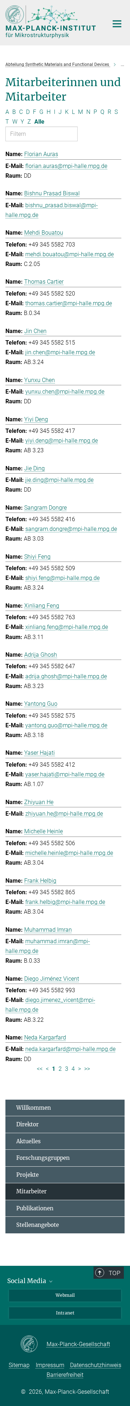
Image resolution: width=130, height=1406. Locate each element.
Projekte (27, 1174)
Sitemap (19, 1365)
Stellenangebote (37, 1224)
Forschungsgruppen (43, 1157)
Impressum (50, 1365)
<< (40, 1068)
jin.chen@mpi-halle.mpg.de (60, 352)
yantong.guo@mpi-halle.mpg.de (66, 725)
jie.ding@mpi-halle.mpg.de (59, 479)
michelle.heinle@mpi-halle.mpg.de (69, 853)
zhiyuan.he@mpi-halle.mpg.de (64, 813)
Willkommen (33, 1107)
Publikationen (34, 1208)
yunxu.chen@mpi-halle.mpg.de (64, 391)
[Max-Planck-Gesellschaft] (33, 1344)
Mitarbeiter (31, 1191)
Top (114, 1273)
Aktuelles (28, 1141)
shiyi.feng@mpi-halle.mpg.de (62, 578)
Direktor (27, 1124)
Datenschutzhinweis (95, 1365)
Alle (39, 121)
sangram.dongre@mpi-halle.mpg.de (71, 528)
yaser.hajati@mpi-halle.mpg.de (64, 774)
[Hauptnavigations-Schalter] (117, 24)
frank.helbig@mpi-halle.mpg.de (65, 902)
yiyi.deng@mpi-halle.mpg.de (61, 440)
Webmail (65, 1295)
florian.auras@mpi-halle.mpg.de (66, 166)
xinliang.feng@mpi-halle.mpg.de (66, 627)
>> (87, 1068)
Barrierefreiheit (65, 1374)
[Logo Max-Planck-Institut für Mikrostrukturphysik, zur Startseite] (51, 21)
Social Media (27, 1281)
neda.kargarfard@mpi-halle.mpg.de (70, 1049)
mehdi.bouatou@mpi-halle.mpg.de (69, 254)
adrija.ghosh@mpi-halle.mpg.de (66, 676)
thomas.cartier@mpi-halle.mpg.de (68, 303)
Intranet (65, 1313)
